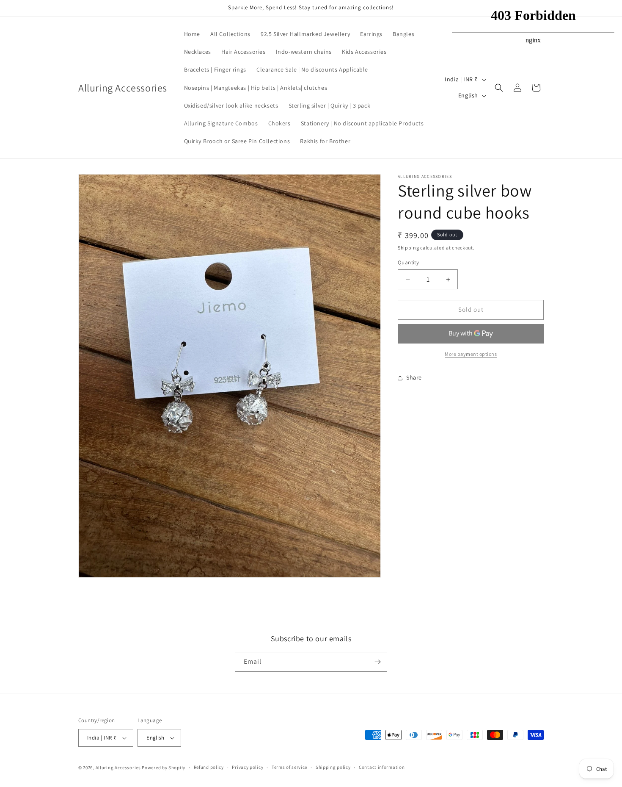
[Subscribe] (377, 662)
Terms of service (289, 767)
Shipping (408, 247)
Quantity (408, 262)
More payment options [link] (471, 354)
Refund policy (209, 767)
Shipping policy (333, 767)
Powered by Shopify (163, 767)
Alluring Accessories (118, 767)
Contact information (382, 767)
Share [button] (414, 378)
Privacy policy (247, 767)
